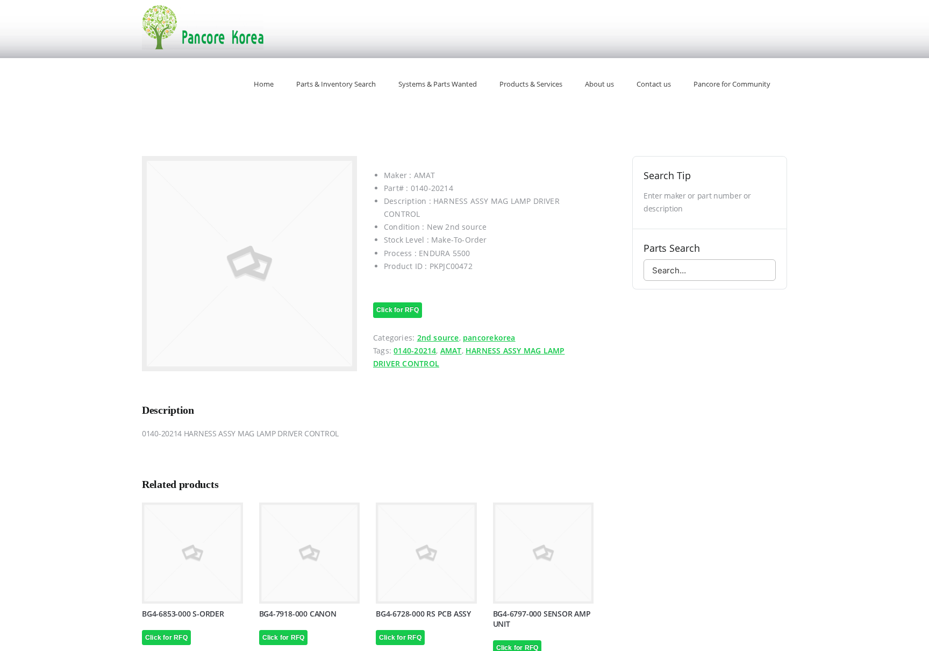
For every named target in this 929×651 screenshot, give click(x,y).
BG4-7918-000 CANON (298, 613)
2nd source (438, 337)
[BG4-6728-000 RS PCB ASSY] (426, 553)
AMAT (451, 350)
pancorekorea (489, 337)
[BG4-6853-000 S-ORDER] (192, 553)
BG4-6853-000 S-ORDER (183, 613)
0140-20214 (415, 350)
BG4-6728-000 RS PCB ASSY (423, 613)
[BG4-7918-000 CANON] (309, 553)
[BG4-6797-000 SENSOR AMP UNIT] (543, 553)
